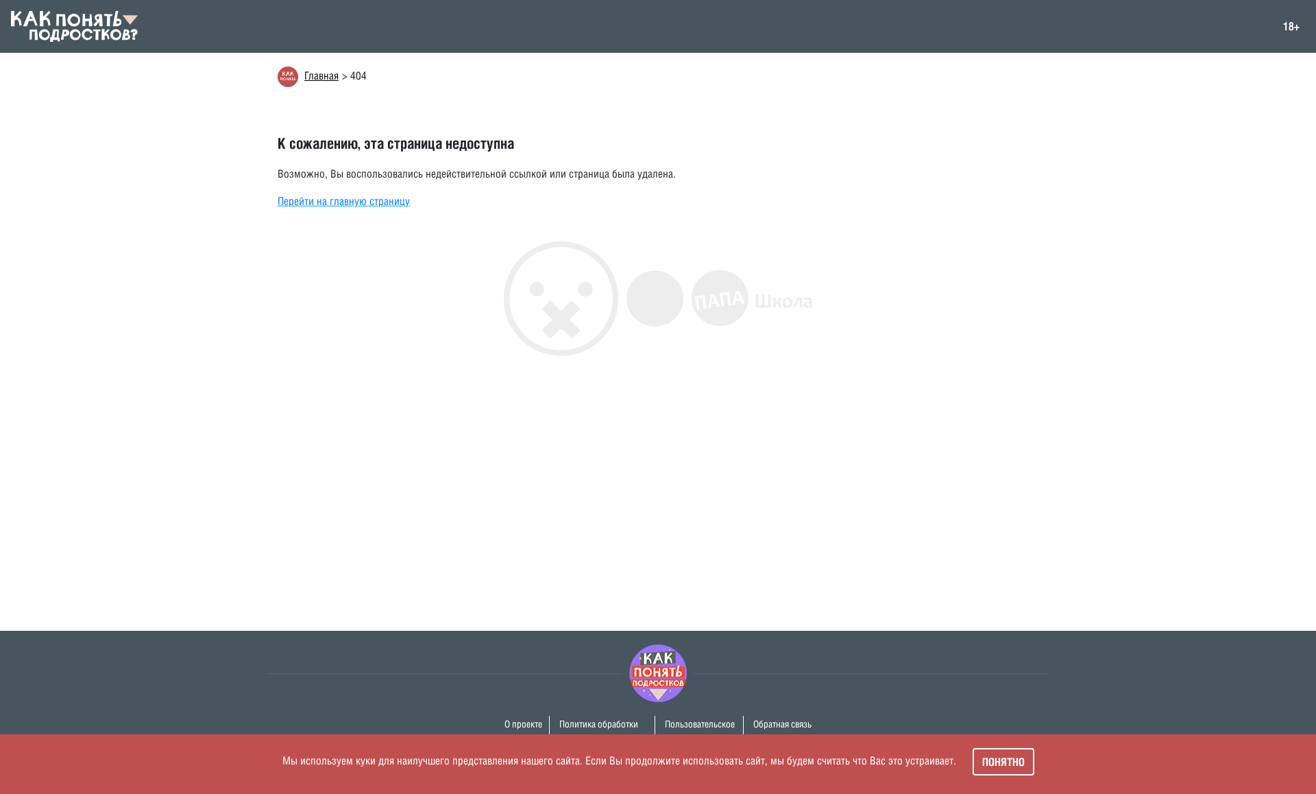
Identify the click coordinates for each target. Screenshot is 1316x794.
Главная (321, 75)
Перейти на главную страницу (344, 201)
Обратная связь (782, 724)
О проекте (523, 724)
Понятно (1003, 762)
